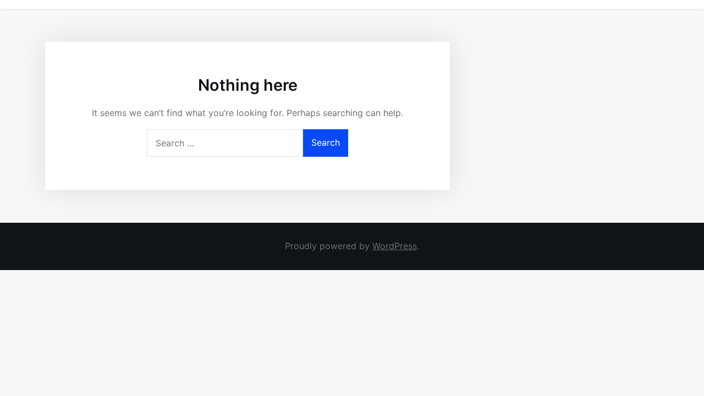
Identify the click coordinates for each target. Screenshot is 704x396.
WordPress (394, 245)
